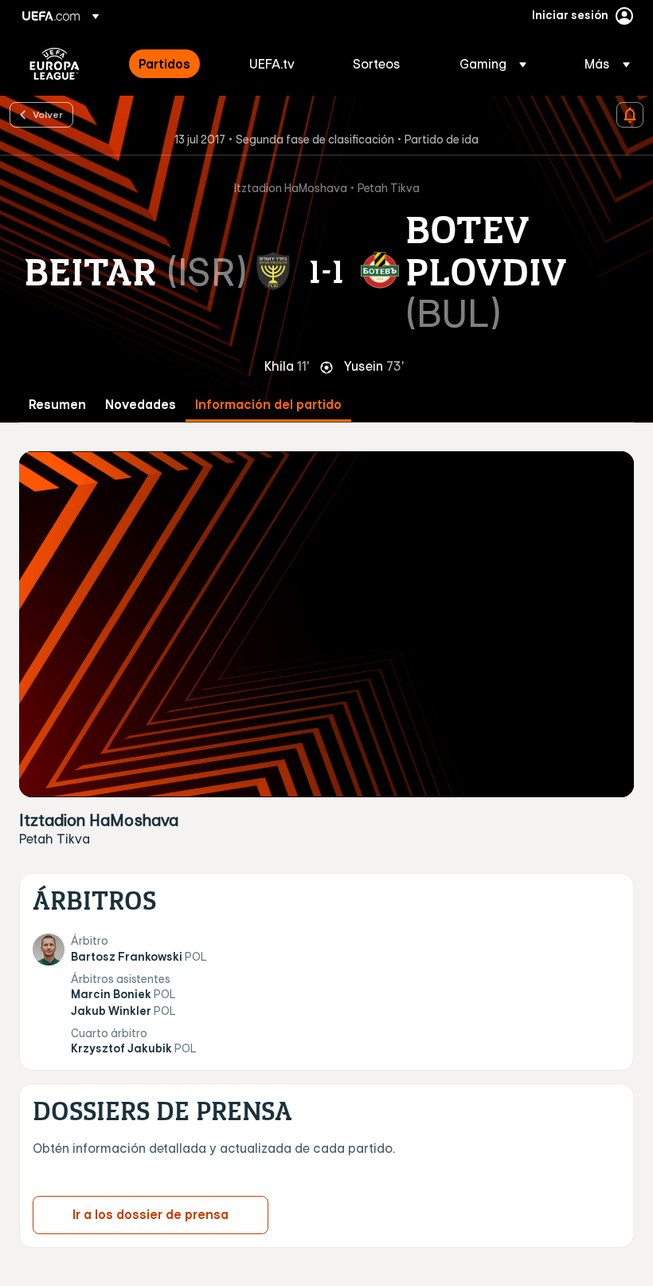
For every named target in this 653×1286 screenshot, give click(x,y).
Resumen (57, 404)
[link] (164, 64)
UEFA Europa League (54, 64)
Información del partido (268, 404)
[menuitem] (174, 64)
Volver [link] (48, 114)
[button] (493, 64)
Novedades (140, 404)
